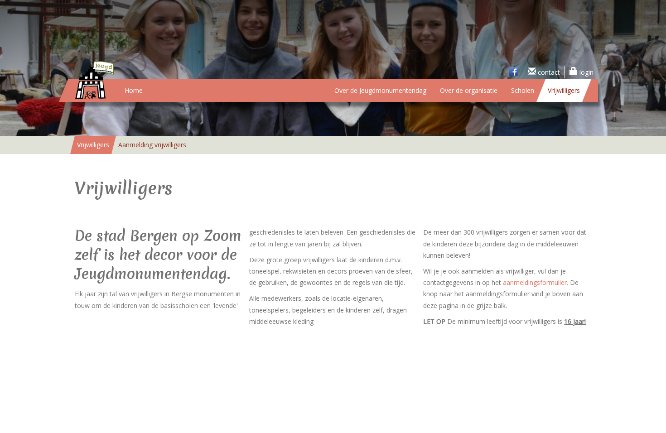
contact (548, 72)
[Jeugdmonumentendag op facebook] (513, 71)
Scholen (522, 90)
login (586, 72)
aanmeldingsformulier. (535, 282)
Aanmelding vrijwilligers (152, 144)
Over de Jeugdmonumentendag (380, 90)
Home (134, 90)
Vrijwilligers (564, 90)
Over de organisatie (468, 90)
